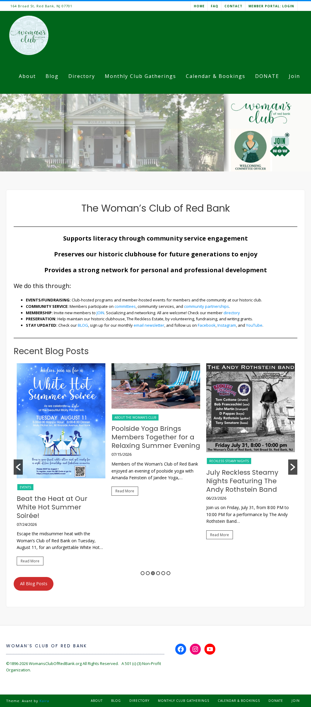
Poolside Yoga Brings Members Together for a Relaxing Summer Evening (155, 437)
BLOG (83, 325)
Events (25, 487)
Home (199, 6)
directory (232, 312)
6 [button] (168, 573)
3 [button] (153, 573)
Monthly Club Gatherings (140, 76)
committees (125, 306)
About (27, 76)
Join (294, 76)
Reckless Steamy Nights (229, 461)
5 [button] (163, 573)
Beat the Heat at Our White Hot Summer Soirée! (52, 507)
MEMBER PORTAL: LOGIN (271, 6)
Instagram (226, 325)
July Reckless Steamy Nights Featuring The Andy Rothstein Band (242, 481)
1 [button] (143, 573)
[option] (61, 467)
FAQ (214, 6)
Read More (30, 561)
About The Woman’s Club (135, 417)
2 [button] (148, 573)
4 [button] (158, 573)
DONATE (267, 76)
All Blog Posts (33, 583)
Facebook (207, 325)
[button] (18, 467)
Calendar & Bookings (215, 76)
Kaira (44, 700)
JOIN (100, 312)
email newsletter (149, 325)
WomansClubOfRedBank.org (55, 663)
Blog (52, 76)
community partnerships (206, 306)
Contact (233, 6)
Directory (81, 76)
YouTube (254, 325)
